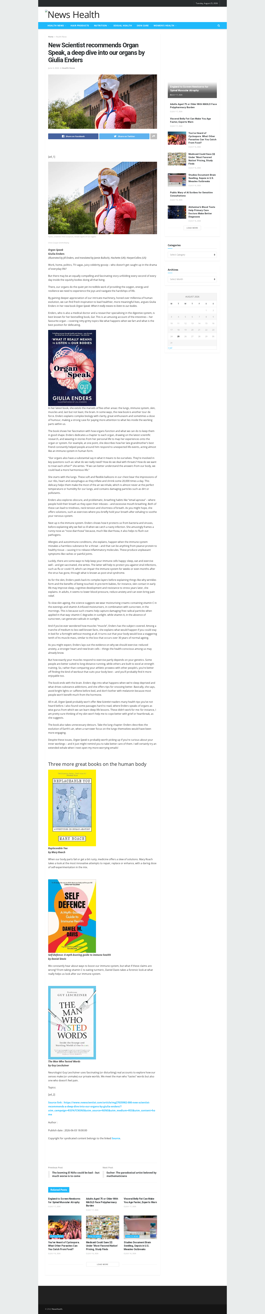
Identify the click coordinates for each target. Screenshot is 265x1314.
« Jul (170, 347)
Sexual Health (122, 25)
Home (50, 36)
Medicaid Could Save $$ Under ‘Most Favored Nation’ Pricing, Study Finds (102, 1246)
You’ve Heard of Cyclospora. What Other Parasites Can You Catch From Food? (63, 1246)
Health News (56, 25)
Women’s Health (164, 25)
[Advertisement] (164, 14)
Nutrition (100, 25)
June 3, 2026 (53, 68)
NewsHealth (57, 1309)
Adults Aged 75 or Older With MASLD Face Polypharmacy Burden (102, 1202)
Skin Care (143, 25)
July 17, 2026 (55, 1206)
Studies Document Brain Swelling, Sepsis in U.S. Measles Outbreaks (137, 1246)
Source (116, 1138)
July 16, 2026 (55, 1253)
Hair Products (80, 25)
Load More (102, 1264)
